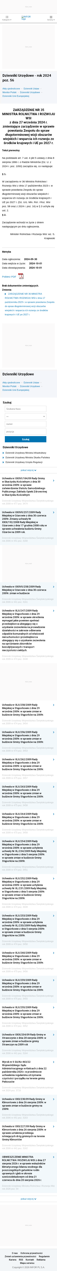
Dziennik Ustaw (31, 88)
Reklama (41, 1259)
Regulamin (44, 1256)
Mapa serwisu (27, 1263)
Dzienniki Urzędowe (30, 92)
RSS (21, 1259)
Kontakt (30, 1259)
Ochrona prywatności (31, 1253)
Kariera (12, 1259)
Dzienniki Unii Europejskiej (15, 96)
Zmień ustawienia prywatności (20, 1256)
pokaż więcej (27, 1199)
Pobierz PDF (9, 276)
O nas (15, 1253)
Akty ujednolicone (11, 88)
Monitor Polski (9, 92)
